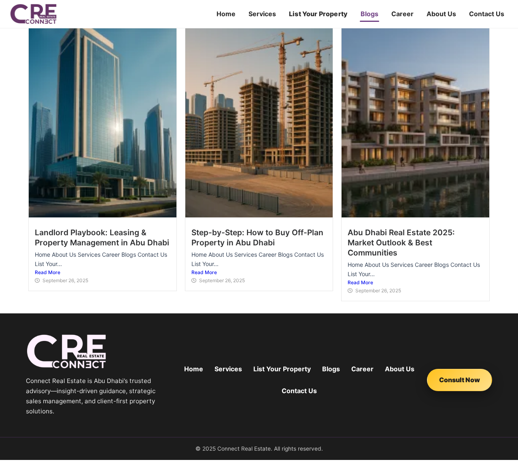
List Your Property (318, 14)
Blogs (369, 14)
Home (226, 14)
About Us (441, 14)
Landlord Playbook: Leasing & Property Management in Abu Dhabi (102, 237)
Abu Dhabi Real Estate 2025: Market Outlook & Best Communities (401, 243)
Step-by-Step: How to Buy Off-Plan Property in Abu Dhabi (257, 237)
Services (262, 14)
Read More (47, 272)
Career (402, 14)
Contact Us (486, 14)
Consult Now (459, 380)
